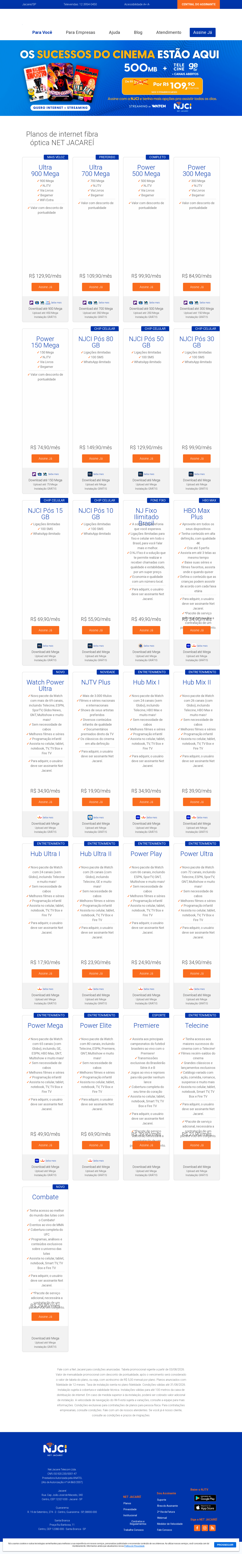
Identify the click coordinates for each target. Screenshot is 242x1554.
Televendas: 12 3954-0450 (80, 4)
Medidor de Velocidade (170, 1524)
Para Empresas (80, 32)
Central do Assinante (199, 4)
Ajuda (114, 32)
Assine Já (202, 32)
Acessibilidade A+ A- (137, 4)
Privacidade (130, 1509)
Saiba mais (56, 302)
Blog (138, 32)
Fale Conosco (164, 1530)
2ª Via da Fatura (166, 1512)
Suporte (161, 1500)
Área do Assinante (167, 1506)
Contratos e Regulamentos (138, 1522)
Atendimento (168, 32)
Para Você (42, 32)
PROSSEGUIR (225, 1544)
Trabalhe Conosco (133, 1530)
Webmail (162, 1518)
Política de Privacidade (134, 1546)
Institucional (130, 1515)
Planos (127, 1503)
